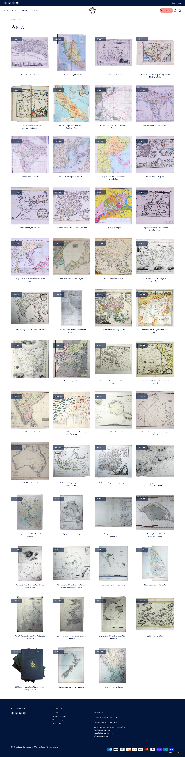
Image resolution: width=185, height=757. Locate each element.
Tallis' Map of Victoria (113, 74)
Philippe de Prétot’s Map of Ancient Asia (113, 382)
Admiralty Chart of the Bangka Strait (71, 534)
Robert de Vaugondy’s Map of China (113, 483)
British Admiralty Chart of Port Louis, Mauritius (30, 637)
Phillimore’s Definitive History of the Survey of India (29, 688)
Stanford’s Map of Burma (113, 687)
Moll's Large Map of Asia (113, 278)
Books (24, 11)
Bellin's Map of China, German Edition (72, 227)
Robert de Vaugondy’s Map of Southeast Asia (71, 484)
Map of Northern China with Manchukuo (113, 177)
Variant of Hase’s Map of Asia (113, 330)
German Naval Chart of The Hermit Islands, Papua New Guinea (71, 586)
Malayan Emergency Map (72, 74)
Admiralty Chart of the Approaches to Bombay (113, 535)
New (6, 11)
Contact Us (166, 10)
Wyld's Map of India (30, 176)
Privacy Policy (57, 723)
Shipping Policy (57, 720)
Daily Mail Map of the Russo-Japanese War (30, 280)
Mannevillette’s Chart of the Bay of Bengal (155, 433)
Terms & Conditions (59, 716)
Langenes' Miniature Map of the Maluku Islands (155, 229)
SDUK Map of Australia (30, 483)
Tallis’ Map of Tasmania (30, 381)
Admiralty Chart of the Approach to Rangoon (71, 331)
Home (13, 20)
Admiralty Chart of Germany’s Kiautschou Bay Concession (155, 484)
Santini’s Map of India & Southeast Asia (30, 330)
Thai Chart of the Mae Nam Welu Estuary (29, 535)
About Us (55, 713)
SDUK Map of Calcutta (30, 74)
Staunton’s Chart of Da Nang (113, 585)
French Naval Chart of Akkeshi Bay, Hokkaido (113, 637)
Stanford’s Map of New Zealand (71, 687)
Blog (45, 11)
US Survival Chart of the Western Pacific (113, 126)
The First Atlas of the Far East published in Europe (30, 126)
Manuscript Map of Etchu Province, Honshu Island (72, 433)
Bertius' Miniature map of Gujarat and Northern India (155, 75)
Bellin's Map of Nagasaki (155, 176)
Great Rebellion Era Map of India (155, 125)
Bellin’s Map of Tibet (155, 636)
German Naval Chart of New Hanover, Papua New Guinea (155, 535)
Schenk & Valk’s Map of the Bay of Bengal (155, 382)
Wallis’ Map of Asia (71, 381)
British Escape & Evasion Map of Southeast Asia (71, 126)
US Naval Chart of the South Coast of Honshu (71, 637)
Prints (35, 11)
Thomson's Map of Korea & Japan (72, 278)
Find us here (176, 3)
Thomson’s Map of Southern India (29, 432)
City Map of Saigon (113, 227)
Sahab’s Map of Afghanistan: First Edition (155, 331)
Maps (14, 11)
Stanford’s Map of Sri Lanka (155, 585)
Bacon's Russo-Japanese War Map (71, 176)
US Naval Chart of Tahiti (113, 432)
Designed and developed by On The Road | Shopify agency (35, 747)
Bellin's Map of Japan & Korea (29, 227)
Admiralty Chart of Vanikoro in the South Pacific (30, 586)
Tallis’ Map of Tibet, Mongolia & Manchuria (155, 280)
